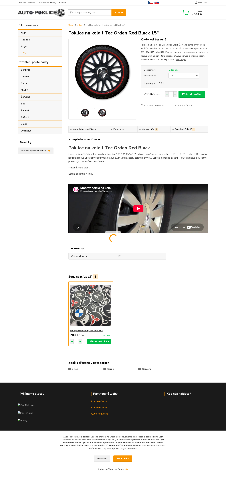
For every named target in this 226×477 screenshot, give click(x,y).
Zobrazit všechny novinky (33, 150)
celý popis (181, 59)
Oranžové (26, 130)
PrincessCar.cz (99, 401)
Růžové (25, 117)
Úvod (70, 25)
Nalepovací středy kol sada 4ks (86, 330)
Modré (24, 90)
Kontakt (62, 2)
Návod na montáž (27, 2)
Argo (23, 46)
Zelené (25, 110)
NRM (23, 32)
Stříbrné (25, 69)
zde (126, 469)
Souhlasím (123, 458)
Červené (25, 96)
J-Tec (24, 53)
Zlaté (24, 124)
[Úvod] (41, 12)
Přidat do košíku (191, 94)
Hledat (119, 12)
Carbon (25, 76)
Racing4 (25, 39)
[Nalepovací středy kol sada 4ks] (90, 305)
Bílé (23, 103)
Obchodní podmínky (47, 2)
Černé (24, 83)
